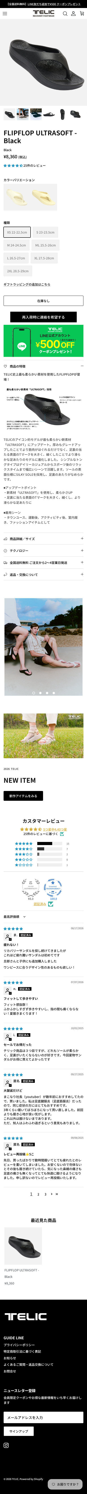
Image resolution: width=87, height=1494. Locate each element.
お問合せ (10, 1371)
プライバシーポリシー (19, 1345)
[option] (43, 62)
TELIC (15, 1479)
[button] (13, 165)
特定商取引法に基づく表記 (22, 1351)
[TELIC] (43, 13)
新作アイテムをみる (23, 796)
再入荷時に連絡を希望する (43, 317)
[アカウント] (72, 13)
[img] (13, 928)
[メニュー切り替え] (5, 13)
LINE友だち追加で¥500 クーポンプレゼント (54, 4)
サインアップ (18, 1431)
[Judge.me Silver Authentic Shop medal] (31, 888)
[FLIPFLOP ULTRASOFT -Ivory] (17, 197)
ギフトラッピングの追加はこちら (27, 284)
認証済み (40, 904)
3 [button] (45, 1194)
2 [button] (38, 1194)
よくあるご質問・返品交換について (29, 1364)
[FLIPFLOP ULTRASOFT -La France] (43, 197)
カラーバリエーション (19, 180)
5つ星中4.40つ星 (55, 829)
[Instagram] (6, 1445)
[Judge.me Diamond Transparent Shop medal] (53, 888)
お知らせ (10, 1358)
